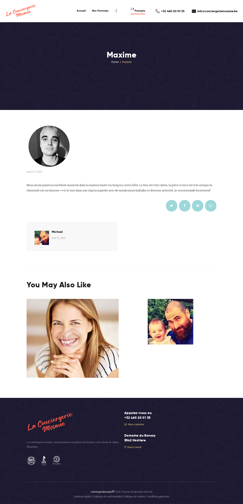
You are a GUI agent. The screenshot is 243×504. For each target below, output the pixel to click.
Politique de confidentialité (108, 496)
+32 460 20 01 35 (137, 418)
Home (115, 62)
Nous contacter (135, 424)
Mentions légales (83, 496)
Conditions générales (158, 496)
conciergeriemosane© (102, 491)
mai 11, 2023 (34, 171)
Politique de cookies (134, 496)
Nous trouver (134, 447)
